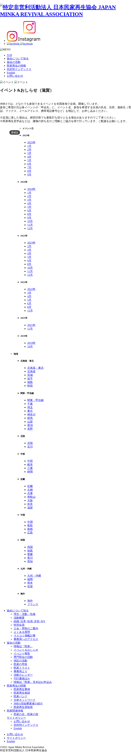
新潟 (30, 425)
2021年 (31, 325)
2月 (29, 149)
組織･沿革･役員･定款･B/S (29, 621)
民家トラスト (22, 667)
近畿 (30, 486)
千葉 (30, 403)
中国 (30, 521)
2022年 (31, 289)
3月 (29, 153)
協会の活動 (13, 62)
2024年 (31, 189)
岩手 (30, 378)
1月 (29, 146)
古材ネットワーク (24, 699)
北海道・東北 (35, 367)
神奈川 (31, 414)
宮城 (30, 374)
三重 (30, 468)
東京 (30, 410)
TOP (9, 55)
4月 (29, 156)
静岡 (30, 471)
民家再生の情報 (16, 65)
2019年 (31, 342)
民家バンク (20, 696)
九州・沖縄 (34, 575)
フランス (32, 604)
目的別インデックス (19, 69)
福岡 (30, 579)
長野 (30, 428)
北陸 (30, 443)
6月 (29, 163)
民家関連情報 (15, 710)
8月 (29, 171)
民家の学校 (20, 664)
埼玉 (30, 407)
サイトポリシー (16, 717)
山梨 (30, 421)
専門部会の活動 (23, 657)
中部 (30, 460)
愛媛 (30, 554)
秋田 (30, 385)
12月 (30, 228)
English (11, 72)
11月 (30, 224)
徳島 (30, 550)
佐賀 (30, 586)
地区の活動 (20, 660)
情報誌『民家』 (23, 646)
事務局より (20, 671)
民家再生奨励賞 (23, 707)
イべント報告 (22, 653)
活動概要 (19, 617)
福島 (30, 382)
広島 (30, 532)
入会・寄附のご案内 (26, 628)
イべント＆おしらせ (26, 649)
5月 (29, 160)
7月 (29, 167)
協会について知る (18, 58)
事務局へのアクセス (26, 639)
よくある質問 (22, 632)
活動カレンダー (23, 674)
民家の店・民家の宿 (26, 714)
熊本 (30, 582)
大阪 (30, 500)
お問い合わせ (15, 75)
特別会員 (19, 624)
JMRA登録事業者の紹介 (28, 703)
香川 (30, 557)
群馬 (30, 418)
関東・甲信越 (35, 400)
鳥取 (30, 525)
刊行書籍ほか (22, 678)
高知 (30, 561)
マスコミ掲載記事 (24, 635)
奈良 (30, 504)
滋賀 (30, 507)
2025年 (31, 142)
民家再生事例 (22, 689)
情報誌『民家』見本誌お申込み (33, 682)
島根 (30, 529)
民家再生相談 (22, 692)
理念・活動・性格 (24, 614)
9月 (29, 174)
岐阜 (30, 464)
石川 (30, 446)
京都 (30, 489)
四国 (30, 547)
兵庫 (30, 493)
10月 (30, 221)
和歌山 (31, 496)
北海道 (31, 371)
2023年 (31, 242)
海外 (30, 600)
